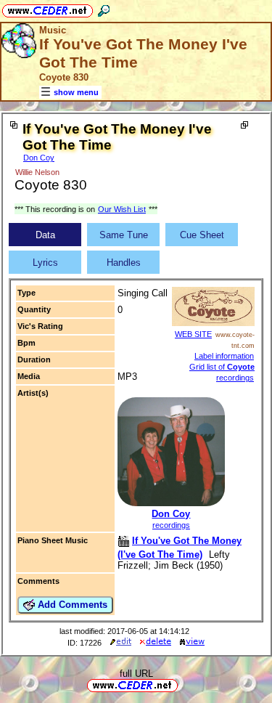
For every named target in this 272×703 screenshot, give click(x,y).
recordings (171, 525)
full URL (136, 673)
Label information (224, 356)
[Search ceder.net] (104, 8)
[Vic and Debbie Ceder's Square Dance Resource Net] (47, 8)
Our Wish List (122, 209)
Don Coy (38, 157)
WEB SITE (193, 334)
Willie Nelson (37, 172)
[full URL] (183, 684)
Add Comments (71, 604)
